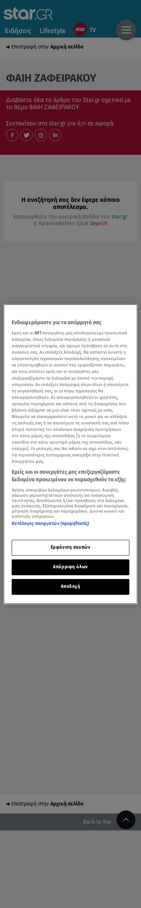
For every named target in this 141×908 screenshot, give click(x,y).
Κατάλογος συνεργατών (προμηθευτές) (50, 523)
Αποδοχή (70, 586)
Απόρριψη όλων (70, 566)
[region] (70, 454)
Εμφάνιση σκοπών (71, 547)
